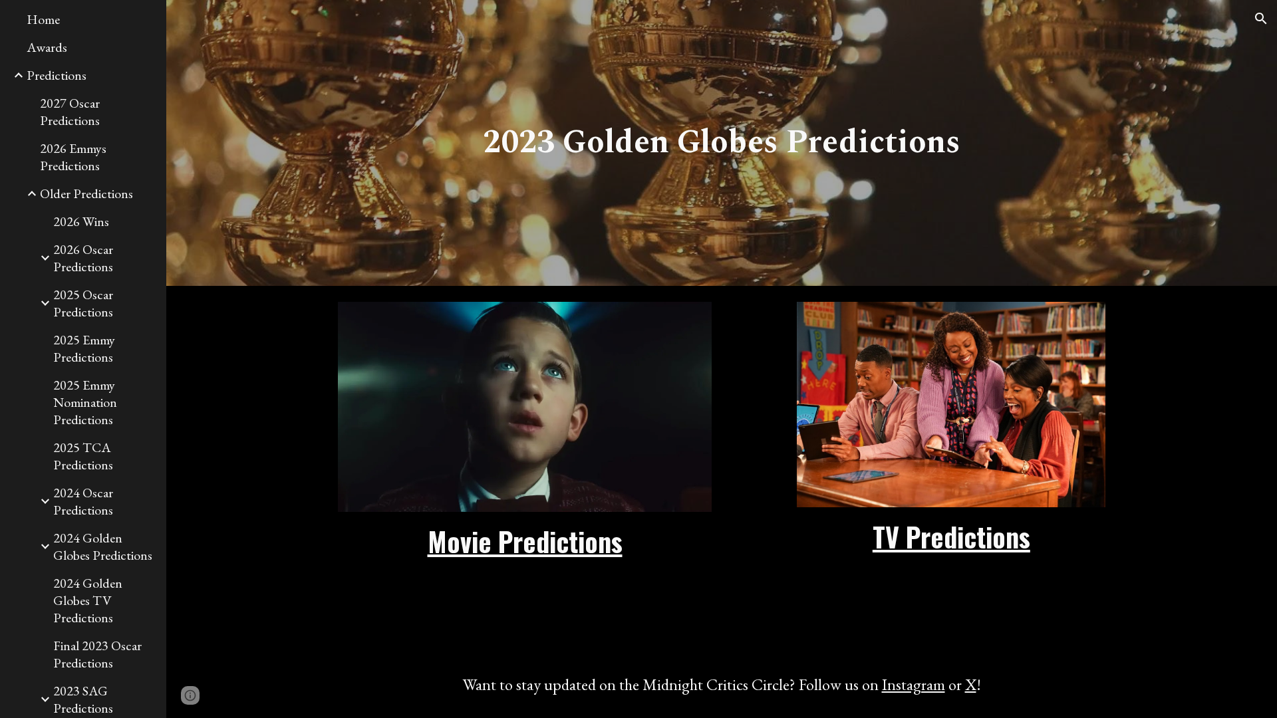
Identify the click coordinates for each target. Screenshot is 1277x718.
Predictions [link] (56, 75)
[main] (721, 143)
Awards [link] (47, 47)
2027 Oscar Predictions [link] (70, 111)
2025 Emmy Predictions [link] (84, 348)
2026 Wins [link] (81, 221)
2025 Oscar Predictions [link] (83, 303)
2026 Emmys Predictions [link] (73, 157)
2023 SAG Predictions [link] (83, 699)
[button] (1261, 19)
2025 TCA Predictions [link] (83, 456)
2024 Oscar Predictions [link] (83, 501)
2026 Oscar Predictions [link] (83, 258)
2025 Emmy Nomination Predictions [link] (85, 402)
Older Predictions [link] (86, 193)
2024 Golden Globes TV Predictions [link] (87, 600)
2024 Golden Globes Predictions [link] (102, 546)
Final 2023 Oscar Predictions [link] (97, 654)
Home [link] (43, 19)
